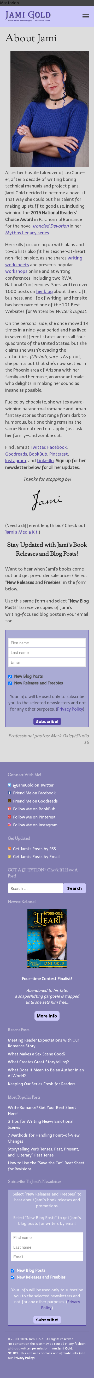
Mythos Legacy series (27, 232)
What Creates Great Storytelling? (38, 1062)
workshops (16, 271)
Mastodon (9, 3)
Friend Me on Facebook (33, 793)
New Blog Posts (28, 676)
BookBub (38, 454)
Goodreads (16, 454)
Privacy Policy (70, 709)
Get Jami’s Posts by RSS (33, 848)
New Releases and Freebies (38, 683)
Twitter (38, 447)
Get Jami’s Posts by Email (35, 856)
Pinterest (58, 454)
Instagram (15, 460)
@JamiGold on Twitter (32, 785)
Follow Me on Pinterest (33, 817)
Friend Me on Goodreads (34, 801)
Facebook (57, 447)
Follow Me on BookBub (33, 809)
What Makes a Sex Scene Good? (37, 1054)
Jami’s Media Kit (21, 532)
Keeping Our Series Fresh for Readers (41, 1084)
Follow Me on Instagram (34, 825)
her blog (44, 291)
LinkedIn (45, 460)
